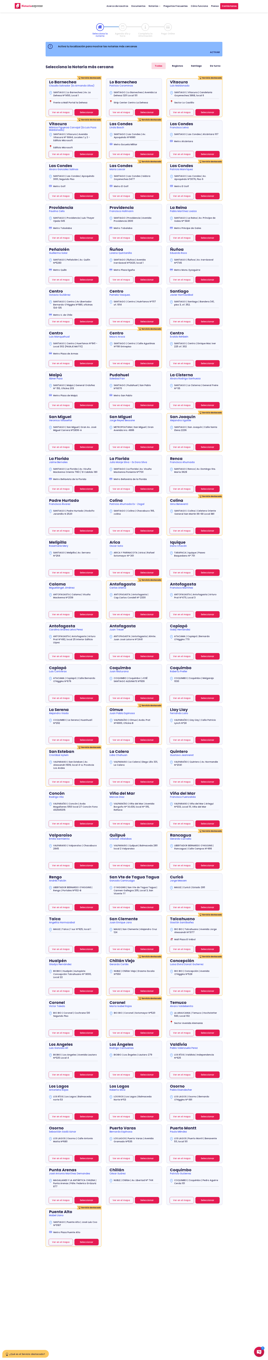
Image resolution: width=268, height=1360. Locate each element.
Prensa (215, 6)
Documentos (138, 6)
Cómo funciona (199, 6)
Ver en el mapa (60, 112)
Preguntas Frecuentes (175, 6)
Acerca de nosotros (117, 6)
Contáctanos (229, 6)
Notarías (154, 6)
